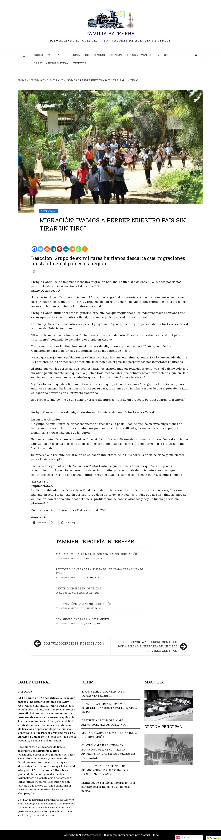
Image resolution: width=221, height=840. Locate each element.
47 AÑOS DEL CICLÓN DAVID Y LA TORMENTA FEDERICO (103, 694)
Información (95, 55)
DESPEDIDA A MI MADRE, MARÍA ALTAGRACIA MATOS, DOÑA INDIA (104, 722)
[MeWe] (66, 249)
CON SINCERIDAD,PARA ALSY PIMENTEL (83, 619)
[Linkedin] (53, 249)
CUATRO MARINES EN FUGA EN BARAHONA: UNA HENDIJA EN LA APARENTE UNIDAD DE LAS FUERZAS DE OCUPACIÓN (108, 752)
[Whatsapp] (78, 249)
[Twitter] (41, 249)
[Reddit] (47, 249)
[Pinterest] (59, 249)
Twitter (79, 63)
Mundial (54, 55)
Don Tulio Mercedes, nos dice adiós (74, 643)
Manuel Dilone (150, 834)
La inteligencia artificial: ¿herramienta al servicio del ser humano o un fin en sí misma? (108, 787)
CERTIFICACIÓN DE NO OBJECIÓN (78, 588)
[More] (85, 249)
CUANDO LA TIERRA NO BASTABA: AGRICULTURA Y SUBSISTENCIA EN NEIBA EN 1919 (109, 708)
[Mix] (72, 249)
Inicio (38, 55)
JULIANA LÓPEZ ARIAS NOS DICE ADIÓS (83, 604)
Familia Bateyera (110, 33)
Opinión (116, 55)
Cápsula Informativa (51, 63)
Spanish (185, 837)
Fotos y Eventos (140, 55)
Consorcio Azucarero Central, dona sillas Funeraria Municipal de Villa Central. (148, 646)
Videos (162, 55)
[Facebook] (34, 249)
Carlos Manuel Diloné (71, 558)
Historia (73, 55)
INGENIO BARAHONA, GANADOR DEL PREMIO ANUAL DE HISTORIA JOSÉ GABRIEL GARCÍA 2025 (106, 770)
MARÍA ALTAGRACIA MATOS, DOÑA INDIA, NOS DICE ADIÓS (96, 554)
